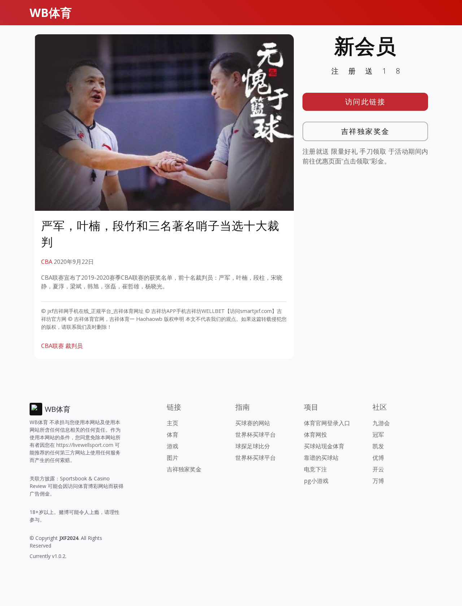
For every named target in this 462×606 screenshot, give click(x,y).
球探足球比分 (252, 446)
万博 (378, 481)
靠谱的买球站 (321, 458)
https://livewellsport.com (84, 444)
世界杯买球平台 (255, 435)
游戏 (172, 446)
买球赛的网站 (252, 423)
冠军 (378, 435)
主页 (172, 423)
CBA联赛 (52, 346)
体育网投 (315, 435)
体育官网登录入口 (327, 423)
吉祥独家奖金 (365, 131)
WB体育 (51, 12)
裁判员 (74, 346)
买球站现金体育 (324, 446)
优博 (378, 458)
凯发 (378, 446)
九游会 (381, 423)
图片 (172, 458)
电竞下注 (315, 469)
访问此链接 (365, 101)
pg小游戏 (316, 481)
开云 (378, 469)
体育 (172, 435)
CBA (46, 262)
